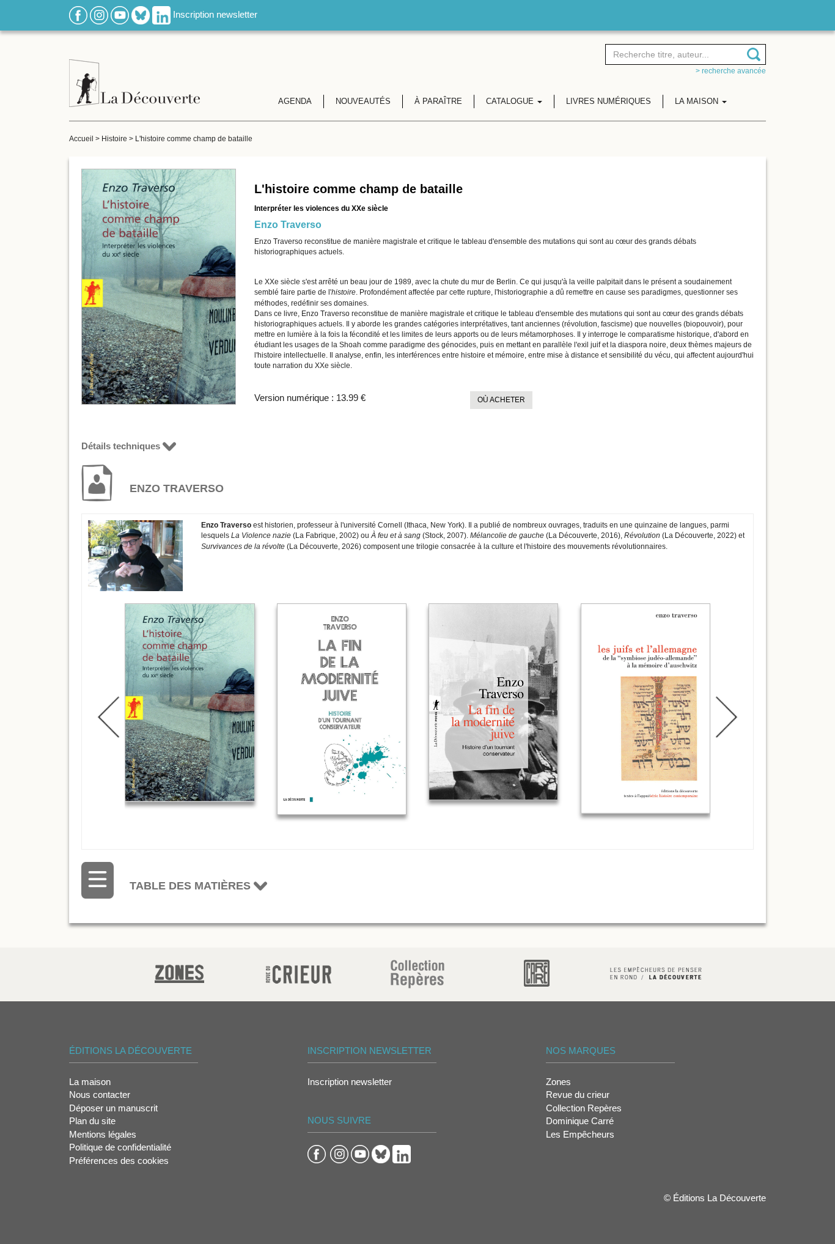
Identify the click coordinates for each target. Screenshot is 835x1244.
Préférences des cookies (119, 1160)
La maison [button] (698, 101)
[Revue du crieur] (298, 972)
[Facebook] (78, 14)
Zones (558, 1082)
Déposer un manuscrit (113, 1108)
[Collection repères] (417, 973)
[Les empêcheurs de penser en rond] (656, 972)
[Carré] (537, 972)
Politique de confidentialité (120, 1147)
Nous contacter (99, 1094)
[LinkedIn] (161, 14)
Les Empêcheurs (580, 1134)
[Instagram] (99, 14)
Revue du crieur (577, 1094)
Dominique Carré (580, 1121)
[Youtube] (120, 14)
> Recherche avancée (731, 71)
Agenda (295, 101)
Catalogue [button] (511, 101)
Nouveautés (363, 101)
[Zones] (179, 972)
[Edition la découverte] (134, 73)
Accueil (81, 138)
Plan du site (92, 1121)
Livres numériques (608, 101)
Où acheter (501, 400)
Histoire (114, 138)
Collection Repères (584, 1108)
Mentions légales (102, 1134)
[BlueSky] (140, 14)
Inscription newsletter (215, 14)
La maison (90, 1082)
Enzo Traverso (288, 224)
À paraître (438, 101)
